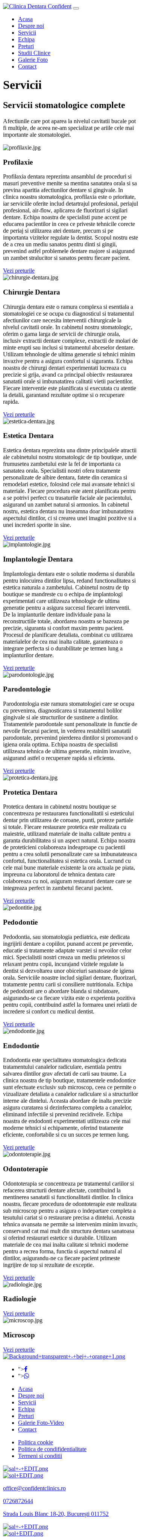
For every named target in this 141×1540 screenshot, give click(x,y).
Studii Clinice (34, 53)
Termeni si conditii (40, 1456)
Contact (27, 66)
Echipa (26, 39)
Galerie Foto (33, 59)
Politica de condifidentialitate (52, 1449)
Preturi (26, 46)
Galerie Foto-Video (41, 1422)
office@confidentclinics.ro (34, 1488)
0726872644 (18, 1501)
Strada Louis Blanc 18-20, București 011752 (56, 1514)
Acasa (25, 19)
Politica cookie (35, 1442)
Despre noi (31, 26)
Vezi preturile (19, 270)
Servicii (27, 32)
